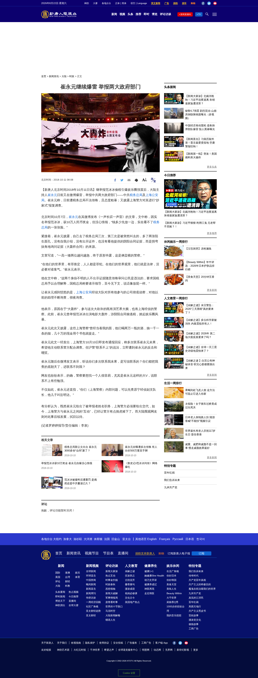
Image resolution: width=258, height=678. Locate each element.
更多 (195, 649)
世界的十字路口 (114, 606)
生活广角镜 (173, 571)
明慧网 (145, 649)
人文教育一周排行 (176, 298)
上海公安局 (84, 292)
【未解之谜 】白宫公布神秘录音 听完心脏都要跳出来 (200, 364)
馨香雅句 (130, 584)
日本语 (190, 539)
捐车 (184, 3)
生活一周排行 (173, 383)
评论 (57, 581)
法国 (107, 539)
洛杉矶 (78, 539)
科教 (67, 585)
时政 (71, 76)
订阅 (201, 553)
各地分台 (106, 3)
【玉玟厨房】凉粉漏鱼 (198, 248)
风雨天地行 (195, 606)
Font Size (144, 179)
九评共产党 (170, 487)
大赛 (95, 3)
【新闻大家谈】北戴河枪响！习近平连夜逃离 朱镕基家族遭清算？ (200, 100)
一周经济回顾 (93, 602)
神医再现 (149, 588)
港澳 (67, 572)
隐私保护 (90, 642)
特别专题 (170, 465)
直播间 (123, 553)
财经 (67, 581)
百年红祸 (169, 472)
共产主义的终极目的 (200, 584)
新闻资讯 (54, 76)
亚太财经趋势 (93, 610)
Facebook (203, 3)
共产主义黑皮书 (197, 610)
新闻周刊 (91, 593)
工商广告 (194, 628)
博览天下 (60, 600)
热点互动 (110, 575)
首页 (43, 76)
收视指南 (76, 642)
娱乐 (77, 572)
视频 (122, 14)
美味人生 (171, 588)
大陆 (64, 76)
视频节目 (92, 553)
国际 (57, 572)
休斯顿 (98, 539)
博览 (154, 14)
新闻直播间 (185, 14)
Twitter (209, 3)
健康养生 (150, 566)
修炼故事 (194, 624)
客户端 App (161, 642)
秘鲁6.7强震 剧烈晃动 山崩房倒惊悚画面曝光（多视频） (200, 114)
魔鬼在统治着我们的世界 (202, 588)
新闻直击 (91, 588)
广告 (166, 3)
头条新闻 (170, 87)
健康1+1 (149, 571)
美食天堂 (171, 584)
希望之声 (109, 649)
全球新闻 (91, 571)
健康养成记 (150, 584)
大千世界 (171, 597)
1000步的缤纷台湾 (175, 608)
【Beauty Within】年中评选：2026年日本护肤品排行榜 (199, 266)
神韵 (86, 3)
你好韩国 (171, 580)
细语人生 (110, 619)
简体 (124, 3)
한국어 (200, 539)
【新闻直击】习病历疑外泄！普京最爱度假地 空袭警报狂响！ (200, 142)
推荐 (138, 14)
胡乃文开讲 (150, 580)
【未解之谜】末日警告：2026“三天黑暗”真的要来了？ (199, 309)
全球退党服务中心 (128, 649)
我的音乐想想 (174, 615)
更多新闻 (212, 290)
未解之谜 (130, 571)
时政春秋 (110, 584)
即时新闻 (60, 596)
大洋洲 (88, 539)
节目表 (108, 553)
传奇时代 (194, 575)
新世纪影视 (183, 649)
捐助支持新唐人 (145, 553)
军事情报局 (111, 597)
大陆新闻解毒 (112, 615)
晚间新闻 (91, 584)
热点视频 (73, 592)
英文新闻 (155, 3)
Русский (178, 539)
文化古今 (130, 597)
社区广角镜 (92, 606)
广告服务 (132, 642)
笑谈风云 (130, 575)
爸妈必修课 (131, 593)
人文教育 (131, 566)
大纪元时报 (80, 649)
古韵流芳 (130, 580)
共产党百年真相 (197, 580)
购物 (193, 3)
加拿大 (67, 539)
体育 (77, 577)
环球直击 (91, 575)
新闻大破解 (111, 593)
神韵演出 (60, 605)
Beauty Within (174, 593)
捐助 (175, 3)
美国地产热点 (132, 602)
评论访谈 (165, 14)
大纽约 (57, 539)
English (152, 539)
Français (164, 539)
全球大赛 (73, 605)
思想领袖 (110, 588)
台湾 (67, 577)
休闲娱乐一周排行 (176, 241)
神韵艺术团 (63, 649)
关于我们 (62, 642)
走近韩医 (149, 593)
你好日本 (171, 575)
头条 (130, 14)
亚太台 (126, 539)
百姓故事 (194, 615)
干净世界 (95, 649)
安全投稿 (118, 642)
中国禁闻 (91, 580)
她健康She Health (154, 575)
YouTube (215, 3)
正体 (117, 3)
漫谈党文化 (195, 619)
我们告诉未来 (172, 479)
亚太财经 (91, 615)
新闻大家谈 (111, 571)
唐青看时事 (111, 602)
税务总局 (136, 195)
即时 (146, 14)
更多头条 (212, 166)
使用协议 (104, 642)
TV (199, 14)
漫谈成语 (130, 588)
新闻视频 (92, 566)
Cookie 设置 (129, 673)
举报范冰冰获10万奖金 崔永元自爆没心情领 (66, 463)
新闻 (114, 14)
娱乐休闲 (173, 566)
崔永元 (52, 195)
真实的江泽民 (196, 597)
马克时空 (110, 610)
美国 (57, 577)
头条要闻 (60, 592)
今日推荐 (170, 175)
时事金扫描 (111, 580)
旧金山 (115, 539)
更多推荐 (212, 233)
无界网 (169, 649)
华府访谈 (91, 597)
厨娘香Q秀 (172, 602)
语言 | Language (139, 3)
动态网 (157, 649)
